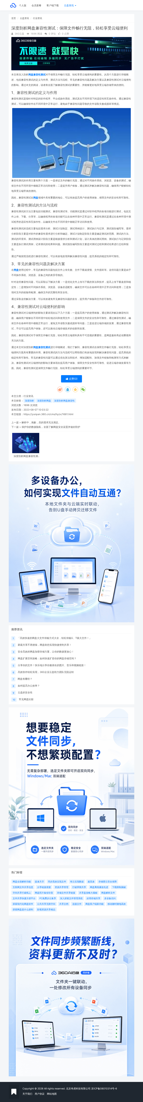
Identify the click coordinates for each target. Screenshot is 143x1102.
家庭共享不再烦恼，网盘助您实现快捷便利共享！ (45, 644)
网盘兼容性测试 (37, 74)
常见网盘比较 (26, 699)
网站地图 (52, 1093)
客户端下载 (53, 5)
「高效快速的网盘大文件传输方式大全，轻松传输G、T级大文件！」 (54, 637)
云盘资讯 (69, 5)
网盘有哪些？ (25, 678)
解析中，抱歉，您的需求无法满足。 (41, 422)
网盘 (35, 197)
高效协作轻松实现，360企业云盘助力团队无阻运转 (46, 671)
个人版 (22, 5)
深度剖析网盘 (44, 400)
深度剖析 (29, 400)
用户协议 (39, 1093)
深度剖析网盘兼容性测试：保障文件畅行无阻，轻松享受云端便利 (25, 456)
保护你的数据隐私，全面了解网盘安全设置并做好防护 (51, 426)
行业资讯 (37, 18)
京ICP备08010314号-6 (104, 1088)
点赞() (72, 378)
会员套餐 (36, 5)
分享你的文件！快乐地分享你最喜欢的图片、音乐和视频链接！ (52, 665)
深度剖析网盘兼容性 (64, 400)
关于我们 (27, 1093)
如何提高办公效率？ (29, 685)
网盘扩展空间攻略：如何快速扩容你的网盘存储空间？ (47, 658)
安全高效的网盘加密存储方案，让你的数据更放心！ (46, 651)
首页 (13, 18)
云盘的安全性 (25, 692)
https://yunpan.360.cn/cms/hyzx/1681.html (48, 414)
